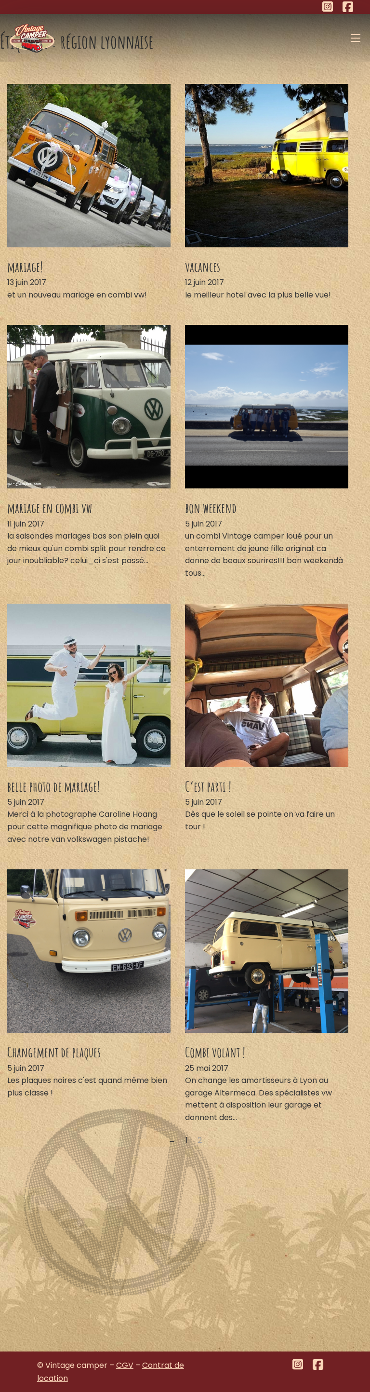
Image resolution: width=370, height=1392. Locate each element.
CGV (124, 1365)
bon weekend (211, 507)
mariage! (25, 266)
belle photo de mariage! (53, 786)
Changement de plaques (54, 1052)
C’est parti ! (208, 786)
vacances (202, 266)
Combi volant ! (215, 1052)
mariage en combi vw (49, 507)
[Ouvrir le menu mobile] (355, 38)
